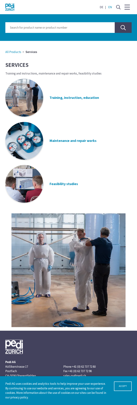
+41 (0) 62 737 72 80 (84, 367)
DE (101, 7)
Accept (123, 386)
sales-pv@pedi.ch (74, 376)
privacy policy (19, 397)
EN (110, 7)
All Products (13, 52)
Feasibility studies (64, 184)
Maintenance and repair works (73, 140)
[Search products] (123, 27)
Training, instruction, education (74, 97)
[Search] (118, 7)
